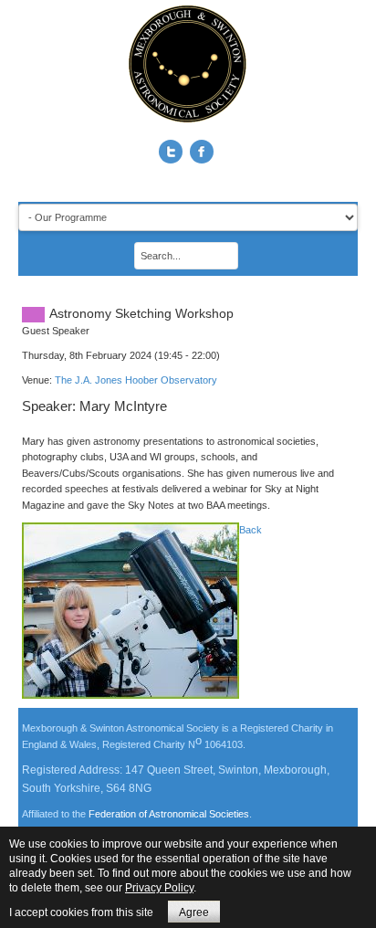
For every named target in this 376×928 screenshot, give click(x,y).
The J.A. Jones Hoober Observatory (136, 379)
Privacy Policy (159, 887)
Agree (194, 912)
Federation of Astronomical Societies (169, 813)
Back (250, 529)
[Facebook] (202, 151)
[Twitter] (171, 151)
